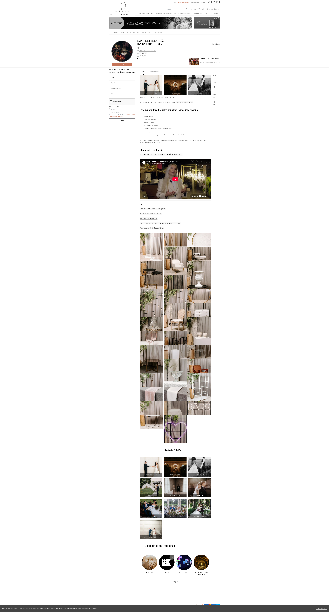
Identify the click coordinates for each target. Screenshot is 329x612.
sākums (115, 32)
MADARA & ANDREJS (176, 495)
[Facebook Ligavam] (211, 2)
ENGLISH (217, 9)
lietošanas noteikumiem (116, 116)
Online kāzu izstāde (169, 13)
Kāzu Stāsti (208, 13)
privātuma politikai (130, 114)
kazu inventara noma (133, 32)
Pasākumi (159, 13)
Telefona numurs (115, 112)
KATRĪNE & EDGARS (200, 516)
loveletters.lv (143, 53)
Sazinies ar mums (195, 2)
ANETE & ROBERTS (175, 93)
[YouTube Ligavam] (217, 2)
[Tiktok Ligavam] (219, 2)
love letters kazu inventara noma (152, 32)
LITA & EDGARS (200, 93)
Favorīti (202, 9)
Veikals (216, 13)
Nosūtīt (122, 120)
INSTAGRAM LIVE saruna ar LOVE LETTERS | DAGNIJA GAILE (161, 154)
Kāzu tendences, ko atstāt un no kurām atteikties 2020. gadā (160, 223)
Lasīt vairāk (93, 608)
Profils (194, 9)
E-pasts (113, 109)
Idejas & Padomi (197, 13)
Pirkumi (211, 9)
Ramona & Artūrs (151, 93)
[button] (173, 582)
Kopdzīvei (150, 13)
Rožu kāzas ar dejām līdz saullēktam (152, 228)
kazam (122, 32)
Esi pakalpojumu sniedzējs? (183, 2)
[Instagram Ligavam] (209, 2)
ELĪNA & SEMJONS (175, 516)
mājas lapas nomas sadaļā (184, 102)
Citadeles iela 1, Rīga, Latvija (148, 50)
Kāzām (141, 13)
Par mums (204, 2)
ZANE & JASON (151, 495)
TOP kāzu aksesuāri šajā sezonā (151, 213)
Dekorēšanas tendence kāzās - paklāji (152, 209)
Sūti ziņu (122, 64)
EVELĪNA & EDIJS (200, 495)
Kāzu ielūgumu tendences (148, 218)
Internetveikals (183, 13)
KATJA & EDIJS (151, 537)
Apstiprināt (321, 608)
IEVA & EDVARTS (151, 516)
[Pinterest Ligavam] (214, 2)
